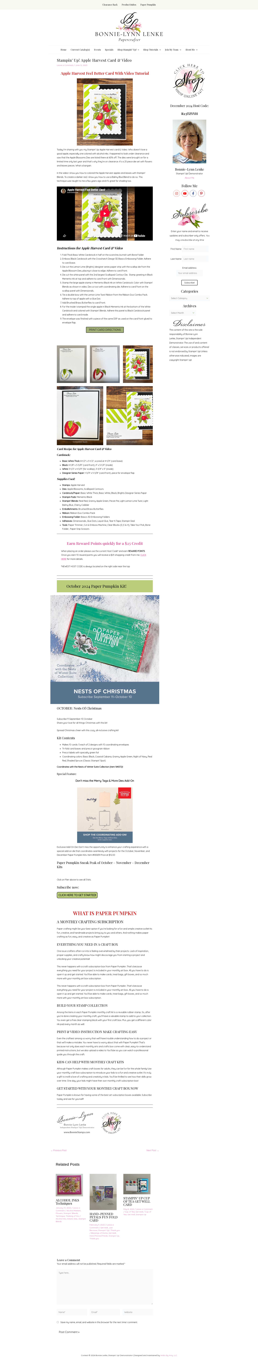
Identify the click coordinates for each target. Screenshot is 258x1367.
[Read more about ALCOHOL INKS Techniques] (71, 1185)
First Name (176, 249)
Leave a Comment (65, 65)
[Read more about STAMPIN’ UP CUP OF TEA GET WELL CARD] (138, 1183)
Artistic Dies (72, 1219)
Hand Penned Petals (99, 1236)
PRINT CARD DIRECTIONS (105, 329)
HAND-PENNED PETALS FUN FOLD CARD (104, 1217)
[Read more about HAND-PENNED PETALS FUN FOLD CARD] (105, 1191)
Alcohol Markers (74, 1210)
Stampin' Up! (104, 1230)
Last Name (176, 259)
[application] (137, 50)
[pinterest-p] (202, 193)
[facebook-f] (194, 193)
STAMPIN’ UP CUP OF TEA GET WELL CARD (136, 1201)
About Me (189, 177)
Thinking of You (72, 1216)
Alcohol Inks (61, 1219)
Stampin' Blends (71, 1213)
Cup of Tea (130, 1212)
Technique (60, 1216)
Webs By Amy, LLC (168, 1355)
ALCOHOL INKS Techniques (67, 1201)
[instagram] (177, 193)
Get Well (104, 1227)
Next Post (153, 1150)
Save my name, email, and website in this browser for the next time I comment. (99, 1322)
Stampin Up (114, 1236)
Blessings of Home (99, 1233)
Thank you (115, 1230)
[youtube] (185, 193)
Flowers (59, 1213)
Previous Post (59, 1150)
